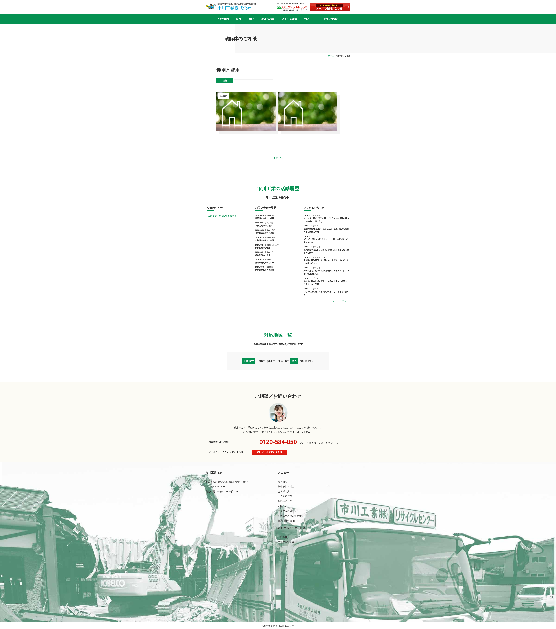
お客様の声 (284, 491)
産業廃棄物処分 (286, 541)
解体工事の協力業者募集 (290, 515)
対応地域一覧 (285, 501)
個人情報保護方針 (287, 520)
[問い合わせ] (331, 19)
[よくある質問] (289, 19)
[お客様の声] (268, 19)
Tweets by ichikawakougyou (221, 215)
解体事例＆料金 (286, 486)
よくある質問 (285, 496)
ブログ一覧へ (339, 301)
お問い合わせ (285, 506)
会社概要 (282, 481)
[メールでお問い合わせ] (330, 7)
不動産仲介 (284, 536)
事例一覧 (278, 157)
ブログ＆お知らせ (287, 510)
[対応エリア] (311, 19)
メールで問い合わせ (271, 452)
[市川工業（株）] (231, 6)
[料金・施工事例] (245, 19)
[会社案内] (223, 19)
